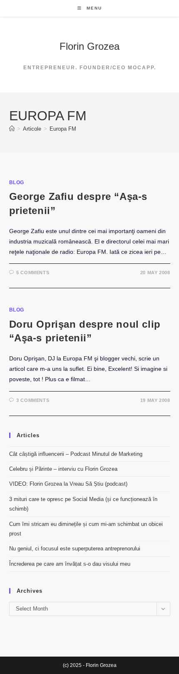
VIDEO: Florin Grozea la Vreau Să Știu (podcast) (68, 484)
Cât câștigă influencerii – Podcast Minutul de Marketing (75, 454)
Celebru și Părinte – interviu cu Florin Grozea (63, 469)
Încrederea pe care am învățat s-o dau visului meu (69, 564)
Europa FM (63, 129)
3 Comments (32, 400)
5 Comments (32, 272)
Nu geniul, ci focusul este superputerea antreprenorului (74, 548)
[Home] (12, 129)
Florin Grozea (89, 46)
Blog (16, 182)
